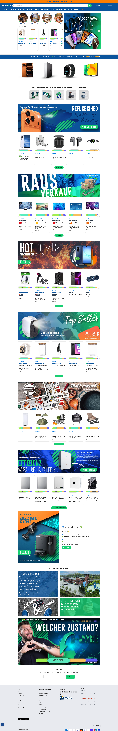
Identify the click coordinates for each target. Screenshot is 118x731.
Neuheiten (13, 9)
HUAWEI (70, 503)
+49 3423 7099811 (86, 702)
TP (29, 48)
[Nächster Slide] (99, 31)
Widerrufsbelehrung (22, 695)
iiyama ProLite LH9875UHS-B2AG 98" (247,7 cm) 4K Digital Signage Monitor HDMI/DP (75, 227)
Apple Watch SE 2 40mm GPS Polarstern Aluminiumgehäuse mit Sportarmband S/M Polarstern (25, 367)
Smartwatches (44, 9)
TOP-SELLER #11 (23, 292)
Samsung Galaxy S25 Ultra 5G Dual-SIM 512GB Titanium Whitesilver (25, 160)
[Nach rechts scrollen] (62, 19)
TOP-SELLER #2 (22, 43)
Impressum (20, 693)
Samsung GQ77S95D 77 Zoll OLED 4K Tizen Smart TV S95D (92, 226)
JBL (86, 297)
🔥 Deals (84, 9)
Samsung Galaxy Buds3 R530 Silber (75, 156)
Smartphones (29, 9)
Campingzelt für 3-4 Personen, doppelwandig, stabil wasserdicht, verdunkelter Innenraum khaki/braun (42, 435)
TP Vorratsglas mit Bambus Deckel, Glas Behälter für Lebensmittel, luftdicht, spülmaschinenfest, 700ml (92, 367)
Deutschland (95, 725)
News (19, 702)
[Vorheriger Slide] (66, 31)
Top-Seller (70, 9)
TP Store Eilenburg (42, 709)
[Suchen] (90, 5)
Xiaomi (53, 160)
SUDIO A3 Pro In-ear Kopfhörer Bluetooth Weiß (41, 156)
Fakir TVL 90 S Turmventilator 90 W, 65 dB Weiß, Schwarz (58, 366)
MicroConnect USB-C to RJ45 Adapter (25, 297)
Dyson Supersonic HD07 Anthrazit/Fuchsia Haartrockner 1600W (40, 298)
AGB (18, 691)
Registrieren (70, 677)
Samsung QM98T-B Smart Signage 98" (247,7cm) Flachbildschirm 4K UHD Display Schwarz (41, 227)
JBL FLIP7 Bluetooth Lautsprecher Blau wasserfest (92, 295)
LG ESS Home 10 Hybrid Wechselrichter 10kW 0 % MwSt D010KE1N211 (24, 499)
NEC (53, 229)
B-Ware (40, 699)
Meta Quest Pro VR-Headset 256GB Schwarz (92, 156)
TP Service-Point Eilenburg (44, 711)
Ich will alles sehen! (59, 444)
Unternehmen (41, 706)
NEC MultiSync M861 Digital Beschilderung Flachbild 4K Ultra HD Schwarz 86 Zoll (58, 226)
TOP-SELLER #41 (57, 292)
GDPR (19, 704)
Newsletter (41, 713)
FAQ (39, 700)
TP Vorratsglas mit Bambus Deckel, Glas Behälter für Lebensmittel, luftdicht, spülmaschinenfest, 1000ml (41, 367)
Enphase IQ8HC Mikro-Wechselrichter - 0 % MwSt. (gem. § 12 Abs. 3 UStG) (92, 499)
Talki (39, 715)
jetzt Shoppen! (59, 306)
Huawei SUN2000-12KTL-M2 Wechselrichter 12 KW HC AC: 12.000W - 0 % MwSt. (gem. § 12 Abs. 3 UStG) (75, 499)
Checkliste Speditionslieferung (24, 706)
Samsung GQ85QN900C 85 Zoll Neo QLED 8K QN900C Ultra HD (25, 226)
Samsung (52, 48)
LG (19, 501)
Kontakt (40, 716)
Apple (19, 48)
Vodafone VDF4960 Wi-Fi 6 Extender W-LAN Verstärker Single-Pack (58, 298)
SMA (53, 503)
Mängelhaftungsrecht (22, 700)
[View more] (59, 118)
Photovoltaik (62, 9)
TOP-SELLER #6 (54, 43)
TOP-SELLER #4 (43, 43)
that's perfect (53, 9)
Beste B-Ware (20, 9)
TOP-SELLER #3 (33, 43)
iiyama (70, 230)
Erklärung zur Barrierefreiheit (23, 707)
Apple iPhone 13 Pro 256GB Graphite (75, 295)
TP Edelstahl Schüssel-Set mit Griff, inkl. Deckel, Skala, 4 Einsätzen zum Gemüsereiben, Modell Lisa (58, 435)
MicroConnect (21, 300)
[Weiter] (98, 149)
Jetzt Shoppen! (59, 167)
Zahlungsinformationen (43, 695)
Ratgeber (40, 704)
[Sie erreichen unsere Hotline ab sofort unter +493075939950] (59, 1)
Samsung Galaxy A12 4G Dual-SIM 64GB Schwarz (74, 366)
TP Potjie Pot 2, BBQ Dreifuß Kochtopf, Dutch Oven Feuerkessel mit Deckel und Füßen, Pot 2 (75, 435)
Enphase (87, 501)
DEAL (21, 294)
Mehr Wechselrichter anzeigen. (59, 507)
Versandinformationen (43, 693)
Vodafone (54, 301)
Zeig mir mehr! (59, 375)
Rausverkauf (77, 9)
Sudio (36, 159)
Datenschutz (20, 697)
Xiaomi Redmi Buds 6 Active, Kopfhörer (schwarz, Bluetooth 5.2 (59, 157)
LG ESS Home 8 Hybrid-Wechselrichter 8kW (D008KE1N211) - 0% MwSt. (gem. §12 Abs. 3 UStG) (41, 499)
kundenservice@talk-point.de (86, 694)
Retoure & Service (42, 691)
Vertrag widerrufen (23, 719)
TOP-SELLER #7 (90, 363)
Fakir (40, 48)
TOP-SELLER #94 (40, 292)
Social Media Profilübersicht (44, 707)
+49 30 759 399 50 (86, 691)
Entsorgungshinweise (22, 699)
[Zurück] (19, 149)
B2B (39, 697)
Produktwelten (5, 9)
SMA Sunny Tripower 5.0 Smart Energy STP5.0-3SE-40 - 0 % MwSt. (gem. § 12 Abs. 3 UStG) (59, 499)
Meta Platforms (88, 159)
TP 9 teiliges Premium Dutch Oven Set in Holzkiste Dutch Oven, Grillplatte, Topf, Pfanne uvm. (92, 435)
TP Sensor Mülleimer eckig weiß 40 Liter (24, 434)
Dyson (36, 301)
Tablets (37, 9)
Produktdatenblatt (26, 156)
